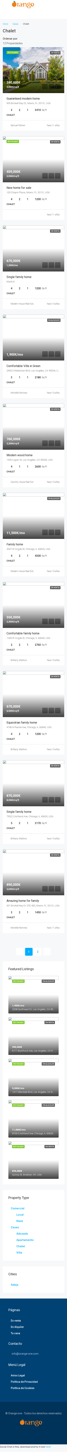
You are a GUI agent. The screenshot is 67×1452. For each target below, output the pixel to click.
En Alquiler (17, 1326)
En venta (16, 1320)
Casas (15, 24)
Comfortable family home (23, 633)
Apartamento (25, 1240)
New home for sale (19, 188)
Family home (15, 544)
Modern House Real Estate (23, 304)
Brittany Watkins (19, 660)
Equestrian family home (22, 722)
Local (20, 1214)
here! (48, 1446)
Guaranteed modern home (23, 98)
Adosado (22, 1233)
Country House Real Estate (23, 482)
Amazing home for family (23, 901)
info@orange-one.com (25, 1353)
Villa (19, 1252)
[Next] (46, 951)
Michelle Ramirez (19, 393)
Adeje (14, 1284)
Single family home (19, 277)
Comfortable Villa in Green (23, 366)
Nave (19, 1221)
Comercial (17, 1208)
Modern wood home (20, 455)
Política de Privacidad (24, 1381)
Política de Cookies (22, 1388)
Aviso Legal (18, 1375)
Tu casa (15, 1333)
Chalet (20, 1246)
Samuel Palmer (18, 125)
